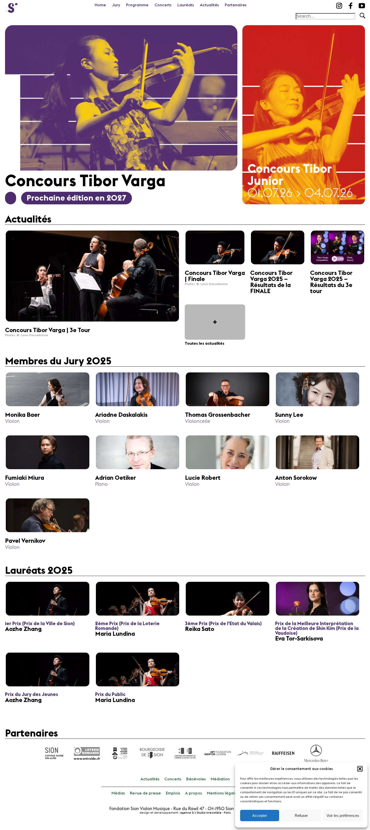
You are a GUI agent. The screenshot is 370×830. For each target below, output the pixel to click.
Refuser (301, 815)
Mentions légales (222, 793)
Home (100, 5)
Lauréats (185, 5)
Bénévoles (196, 779)
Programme (137, 5)
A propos (193, 793)
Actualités (209, 5)
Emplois (173, 793)
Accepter (259, 815)
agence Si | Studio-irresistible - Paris (205, 812)
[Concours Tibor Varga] (11, 6)
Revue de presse (145, 793)
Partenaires (235, 5)
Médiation (220, 779)
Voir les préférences (342, 815)
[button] (359, 768)
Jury (116, 5)
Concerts (163, 5)
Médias (118, 793)
